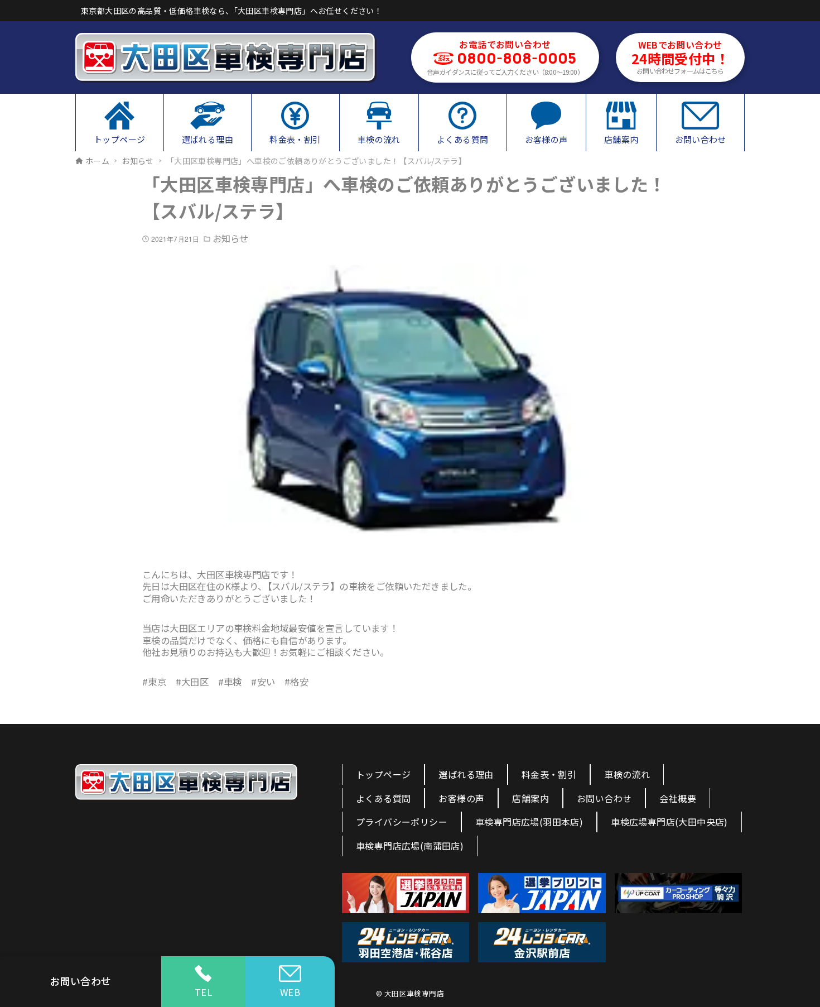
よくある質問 (383, 798)
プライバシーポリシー (401, 821)
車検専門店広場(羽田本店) (529, 821)
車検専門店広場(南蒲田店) (410, 845)
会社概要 (677, 798)
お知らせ (230, 238)
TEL (203, 992)
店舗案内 (530, 798)
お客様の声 (461, 798)
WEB (290, 992)
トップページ (383, 774)
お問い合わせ (604, 798)
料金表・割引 (549, 774)
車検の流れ (627, 774)
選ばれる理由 (465, 774)
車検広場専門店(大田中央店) (669, 821)
